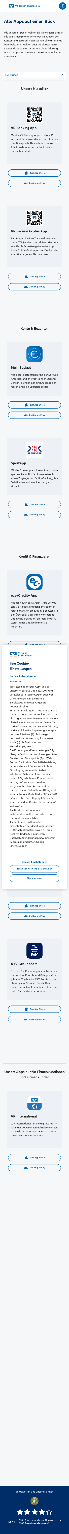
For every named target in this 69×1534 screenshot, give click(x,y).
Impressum (16, 681)
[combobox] (34, 75)
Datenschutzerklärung (23, 676)
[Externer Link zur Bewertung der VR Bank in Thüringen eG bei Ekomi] (60, 1522)
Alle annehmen (34, 878)
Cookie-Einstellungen (34, 862)
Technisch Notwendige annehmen (34, 869)
